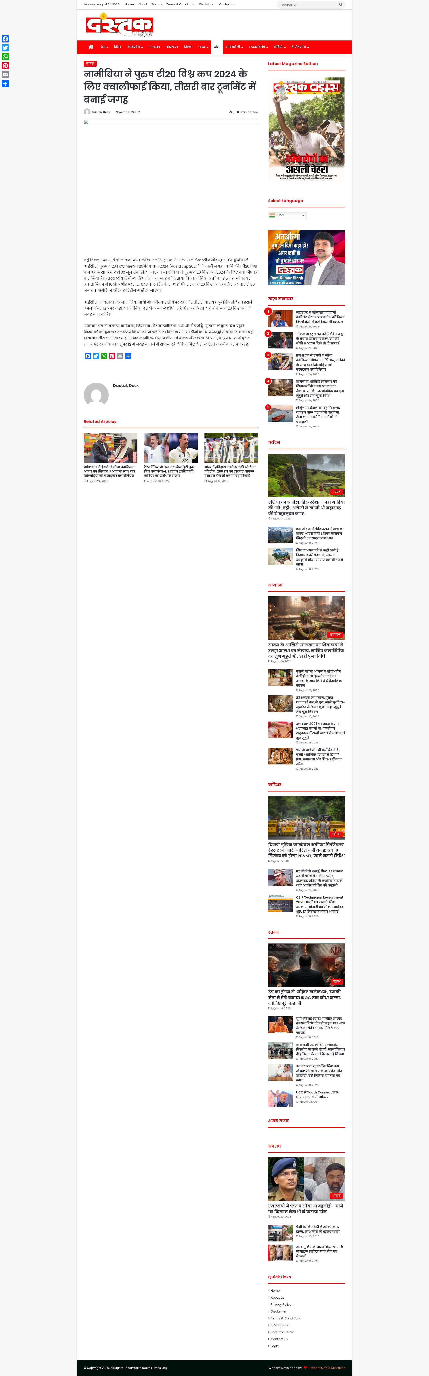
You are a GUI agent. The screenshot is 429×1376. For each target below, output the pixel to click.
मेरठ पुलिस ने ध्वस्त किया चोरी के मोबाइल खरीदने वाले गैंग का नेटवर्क (319, 1251)
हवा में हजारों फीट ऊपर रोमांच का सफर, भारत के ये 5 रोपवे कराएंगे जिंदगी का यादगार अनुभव (320, 533)
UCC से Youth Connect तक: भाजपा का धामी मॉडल (317, 1094)
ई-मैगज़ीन (298, 47)
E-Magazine (279, 1325)
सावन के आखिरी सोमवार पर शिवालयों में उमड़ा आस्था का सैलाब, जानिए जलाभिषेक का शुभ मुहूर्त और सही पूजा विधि (320, 388)
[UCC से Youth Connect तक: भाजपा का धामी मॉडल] (280, 1098)
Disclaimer (207, 4)
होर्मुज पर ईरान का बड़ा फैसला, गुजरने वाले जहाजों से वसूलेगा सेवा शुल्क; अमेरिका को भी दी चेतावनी (318, 414)
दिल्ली (188, 47)
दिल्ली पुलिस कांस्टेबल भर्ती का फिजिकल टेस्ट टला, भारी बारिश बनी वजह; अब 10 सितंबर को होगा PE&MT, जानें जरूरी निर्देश (306, 850)
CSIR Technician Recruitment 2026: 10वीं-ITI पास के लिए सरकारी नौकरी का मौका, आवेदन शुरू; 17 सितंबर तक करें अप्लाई (320, 904)
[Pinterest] (5, 65)
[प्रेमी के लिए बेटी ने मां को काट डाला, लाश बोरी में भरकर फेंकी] (280, 1233)
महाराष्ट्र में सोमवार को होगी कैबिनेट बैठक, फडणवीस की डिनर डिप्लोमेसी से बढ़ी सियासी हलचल (320, 317)
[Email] (5, 74)
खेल (217, 47)
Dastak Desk (101, 112)
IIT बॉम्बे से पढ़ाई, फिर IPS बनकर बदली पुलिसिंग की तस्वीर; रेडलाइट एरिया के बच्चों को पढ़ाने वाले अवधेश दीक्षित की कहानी (319, 878)
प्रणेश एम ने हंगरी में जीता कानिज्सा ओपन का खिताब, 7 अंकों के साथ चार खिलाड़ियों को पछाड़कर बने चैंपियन (109, 471)
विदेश (117, 47)
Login (275, 1346)
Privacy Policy (281, 1304)
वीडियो (278, 47)
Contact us (227, 4)
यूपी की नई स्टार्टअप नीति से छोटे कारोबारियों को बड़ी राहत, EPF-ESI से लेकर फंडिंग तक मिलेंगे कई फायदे (320, 1025)
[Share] (5, 83)
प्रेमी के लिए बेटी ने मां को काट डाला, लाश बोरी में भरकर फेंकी (318, 1229)
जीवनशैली (233, 47)
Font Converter (282, 1332)
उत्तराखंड (154, 47)
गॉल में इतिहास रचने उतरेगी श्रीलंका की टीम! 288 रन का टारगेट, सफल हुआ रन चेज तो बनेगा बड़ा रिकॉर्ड (230, 471)
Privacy (156, 4)
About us (277, 1298)
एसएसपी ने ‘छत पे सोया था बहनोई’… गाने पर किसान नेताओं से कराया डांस (305, 1208)
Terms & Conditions (180, 4)
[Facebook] (5, 38)
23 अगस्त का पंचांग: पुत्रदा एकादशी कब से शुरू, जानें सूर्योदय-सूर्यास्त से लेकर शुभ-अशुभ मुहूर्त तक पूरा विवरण (320, 704)
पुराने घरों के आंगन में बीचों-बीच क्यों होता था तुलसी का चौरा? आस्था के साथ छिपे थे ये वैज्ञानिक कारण (319, 678)
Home (129, 4)
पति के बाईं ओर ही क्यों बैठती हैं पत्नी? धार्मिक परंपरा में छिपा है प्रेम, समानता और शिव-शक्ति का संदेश (319, 757)
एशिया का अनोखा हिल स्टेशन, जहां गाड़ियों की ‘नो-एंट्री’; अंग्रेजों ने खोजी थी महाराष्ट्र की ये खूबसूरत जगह (306, 507)
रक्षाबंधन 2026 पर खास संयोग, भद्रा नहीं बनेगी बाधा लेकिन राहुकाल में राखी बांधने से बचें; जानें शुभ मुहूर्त (320, 731)
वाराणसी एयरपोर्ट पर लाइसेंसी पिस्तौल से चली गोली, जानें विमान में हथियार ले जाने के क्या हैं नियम (320, 1049)
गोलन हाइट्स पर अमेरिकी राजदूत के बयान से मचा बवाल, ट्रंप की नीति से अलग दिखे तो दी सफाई (320, 339)
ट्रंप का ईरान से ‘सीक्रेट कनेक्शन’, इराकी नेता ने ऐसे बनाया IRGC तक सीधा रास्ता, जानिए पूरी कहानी (304, 997)
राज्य (202, 47)
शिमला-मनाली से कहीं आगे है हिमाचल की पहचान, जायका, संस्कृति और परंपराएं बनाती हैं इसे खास (319, 557)
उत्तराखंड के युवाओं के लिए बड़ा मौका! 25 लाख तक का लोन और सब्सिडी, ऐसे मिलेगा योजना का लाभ (319, 1073)
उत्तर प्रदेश (133, 47)
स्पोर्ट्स (90, 63)
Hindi (279, 215)
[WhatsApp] (5, 56)
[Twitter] (5, 47)
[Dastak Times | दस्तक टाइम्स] (119, 25)
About (142, 4)
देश (103, 47)
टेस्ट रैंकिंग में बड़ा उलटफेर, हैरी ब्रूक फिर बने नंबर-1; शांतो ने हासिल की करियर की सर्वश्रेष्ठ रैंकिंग (169, 471)
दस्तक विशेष (257, 47)
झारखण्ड (172, 47)
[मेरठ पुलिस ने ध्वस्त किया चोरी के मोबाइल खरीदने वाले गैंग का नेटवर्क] (280, 1253)
